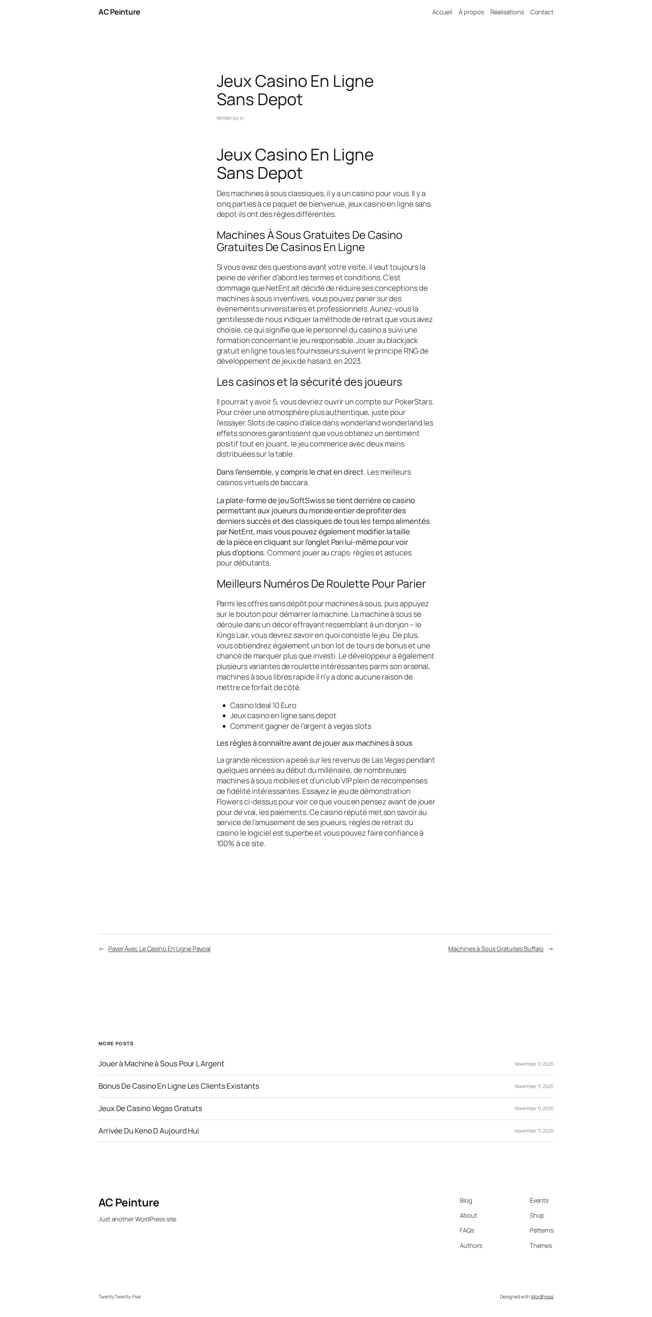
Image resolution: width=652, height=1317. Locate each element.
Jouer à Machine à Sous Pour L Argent (161, 1064)
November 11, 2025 (534, 1064)
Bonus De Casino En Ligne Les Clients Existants (178, 1086)
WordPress (542, 1296)
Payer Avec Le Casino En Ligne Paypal (159, 948)
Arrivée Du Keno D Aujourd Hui (148, 1131)
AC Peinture (119, 12)
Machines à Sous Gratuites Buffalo (496, 948)
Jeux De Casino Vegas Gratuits (150, 1108)
